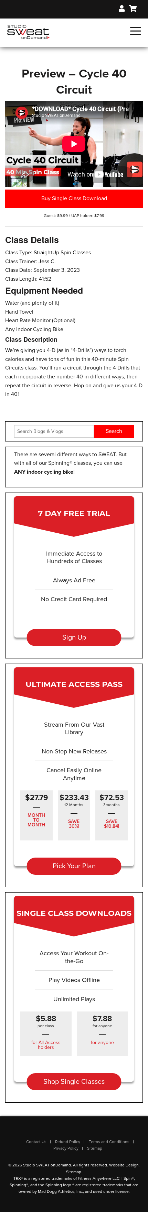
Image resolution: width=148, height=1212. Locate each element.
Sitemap (94, 1148)
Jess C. (47, 261)
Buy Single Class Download (74, 198)
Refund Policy (67, 1141)
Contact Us (36, 1141)
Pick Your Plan (74, 866)
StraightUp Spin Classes (62, 252)
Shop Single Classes (74, 1082)
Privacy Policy (65, 1148)
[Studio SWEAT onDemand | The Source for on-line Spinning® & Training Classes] (28, 31)
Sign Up (74, 637)
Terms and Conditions (109, 1141)
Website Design (124, 1165)
